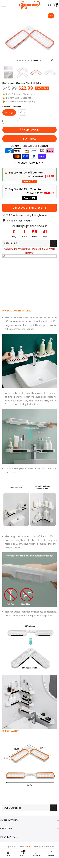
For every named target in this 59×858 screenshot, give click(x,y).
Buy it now (29, 138)
